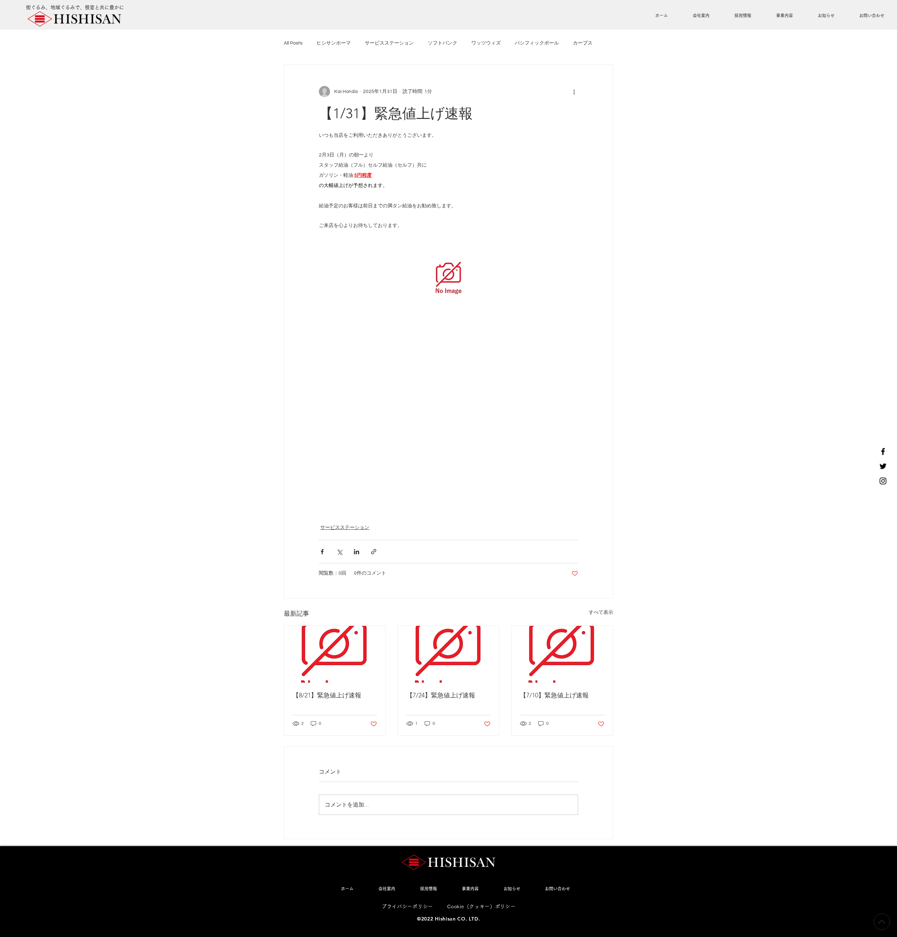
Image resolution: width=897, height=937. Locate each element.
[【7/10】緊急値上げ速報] (562, 654)
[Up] (882, 921)
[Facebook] (883, 451)
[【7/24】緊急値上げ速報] (448, 654)
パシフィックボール (537, 43)
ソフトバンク (442, 43)
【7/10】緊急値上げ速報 (554, 695)
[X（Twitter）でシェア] (339, 551)
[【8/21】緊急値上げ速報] (334, 654)
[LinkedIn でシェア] (356, 551)
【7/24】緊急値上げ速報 (440, 695)
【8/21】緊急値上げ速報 (327, 695)
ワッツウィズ (486, 43)
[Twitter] (883, 466)
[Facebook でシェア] (322, 551)
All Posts (293, 43)
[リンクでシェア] (373, 551)
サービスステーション (389, 43)
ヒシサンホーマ (333, 43)
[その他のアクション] (574, 91)
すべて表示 (601, 612)
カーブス (583, 43)
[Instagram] (883, 481)
